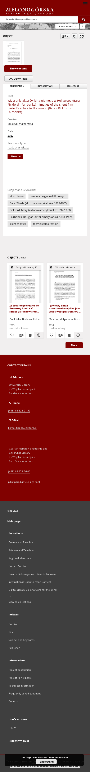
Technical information (22, 685)
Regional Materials (20, 558)
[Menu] (85, 3)
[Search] (84, 19)
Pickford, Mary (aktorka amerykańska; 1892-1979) (40, 210)
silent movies (18, 224)
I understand (46, 761)
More (74, 345)
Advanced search (67, 26)
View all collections (20, 602)
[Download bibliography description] (20, 335)
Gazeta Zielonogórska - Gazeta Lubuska (32, 574)
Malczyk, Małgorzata (20, 124)
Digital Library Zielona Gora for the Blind (33, 590)
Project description (20, 670)
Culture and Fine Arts (21, 542)
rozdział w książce (18, 147)
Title (11, 632)
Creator (13, 624)
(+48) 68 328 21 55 (19, 410)
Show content (18, 68)
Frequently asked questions (25, 693)
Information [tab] (45, 86)
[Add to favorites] (74, 36)
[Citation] (81, 36)
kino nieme (16, 196)
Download (20, 78)
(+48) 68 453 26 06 (19, 471)
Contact (13, 701)
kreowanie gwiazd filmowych (48, 196)
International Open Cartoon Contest (30, 582)
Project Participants (20, 677)
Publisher (14, 648)
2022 (10, 135)
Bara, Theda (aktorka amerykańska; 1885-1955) (38, 203)
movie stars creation (45, 224)
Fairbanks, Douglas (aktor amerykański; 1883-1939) (41, 217)
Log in (12, 727)
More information (58, 757)
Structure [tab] (73, 86)
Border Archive (18, 566)
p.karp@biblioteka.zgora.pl (24, 482)
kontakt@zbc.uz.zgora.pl (22, 428)
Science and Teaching (21, 550)
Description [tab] (17, 86)
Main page (14, 521)
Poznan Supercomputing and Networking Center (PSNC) (45, 765)
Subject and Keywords (22, 640)
